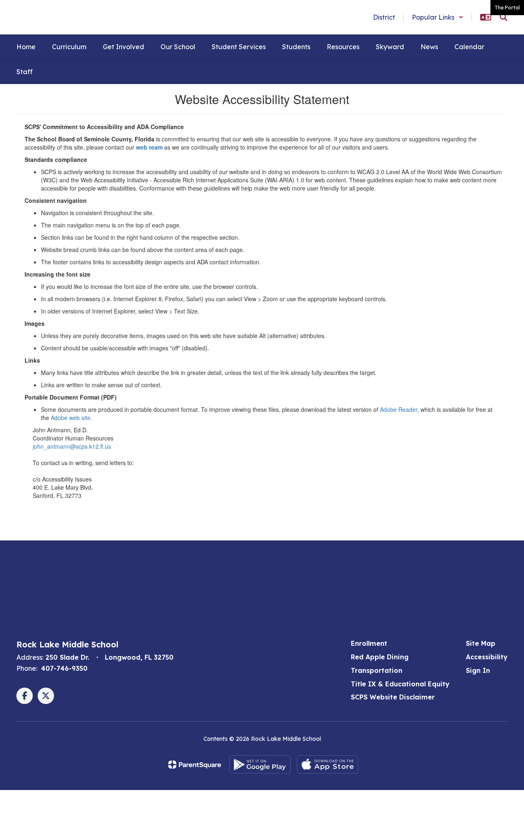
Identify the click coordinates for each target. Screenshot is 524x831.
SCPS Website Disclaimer (393, 697)
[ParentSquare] (194, 764)
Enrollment (369, 643)
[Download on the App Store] (327, 764)
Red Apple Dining (380, 657)
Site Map (480, 643)
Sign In (478, 670)
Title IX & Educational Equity (400, 684)
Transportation (376, 670)
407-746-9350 (64, 668)
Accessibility (487, 657)
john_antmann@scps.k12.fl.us (72, 446)
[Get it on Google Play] (260, 764)
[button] (437, 17)
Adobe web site (70, 417)
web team (149, 147)
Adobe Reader (398, 409)
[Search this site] (503, 17)
